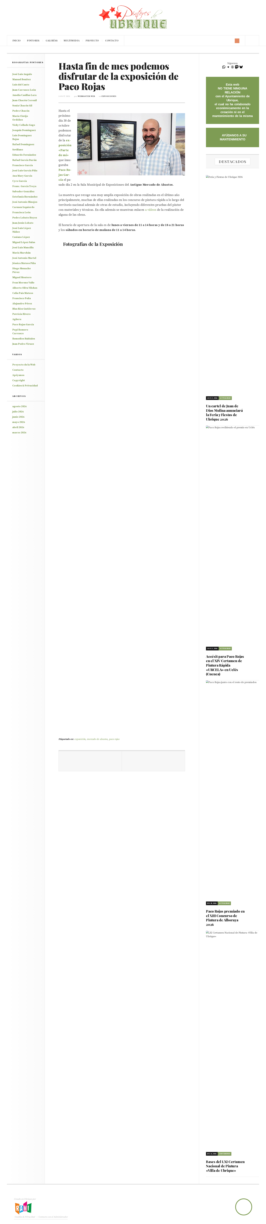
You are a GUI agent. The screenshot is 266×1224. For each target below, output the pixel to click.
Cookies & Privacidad (25, 385)
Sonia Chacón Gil (22, 105)
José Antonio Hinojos (24, 202)
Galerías (52, 40)
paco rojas (114, 739)
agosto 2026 (19, 406)
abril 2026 (18, 427)
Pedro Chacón (20, 110)
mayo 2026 (18, 422)
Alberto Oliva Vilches (24, 287)
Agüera (16, 319)
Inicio (16, 40)
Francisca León (21, 212)
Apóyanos (18, 375)
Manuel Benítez (21, 79)
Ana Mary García (22, 175)
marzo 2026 (19, 432)
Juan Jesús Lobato (22, 222)
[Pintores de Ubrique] (133, 17)
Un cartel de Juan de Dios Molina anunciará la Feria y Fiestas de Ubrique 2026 (224, 412)
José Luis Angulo (22, 74)
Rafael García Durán (24, 160)
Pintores (33, 40)
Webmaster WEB (86, 96)
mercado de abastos (97, 739)
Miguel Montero (22, 277)
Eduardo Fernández (24, 154)
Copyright (18, 380)
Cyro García (19, 181)
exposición (79, 739)
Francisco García (22, 165)
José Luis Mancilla (23, 247)
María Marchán (21, 252)
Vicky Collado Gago (23, 125)
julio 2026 (18, 411)
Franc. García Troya (24, 186)
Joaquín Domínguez (24, 130)
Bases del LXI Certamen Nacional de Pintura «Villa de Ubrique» (225, 1166)
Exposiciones (109, 96)
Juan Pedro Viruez (23, 343)
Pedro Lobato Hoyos (24, 217)
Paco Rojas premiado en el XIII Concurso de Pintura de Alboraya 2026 (225, 918)
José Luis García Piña (24, 170)
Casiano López (21, 237)
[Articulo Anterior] (90, 761)
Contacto (112, 40)
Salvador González (23, 191)
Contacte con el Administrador (53, 1217)
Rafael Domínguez (23, 144)
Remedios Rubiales (23, 338)
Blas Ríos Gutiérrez (24, 308)
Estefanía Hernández (25, 196)
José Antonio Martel (24, 258)
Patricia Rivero (21, 314)
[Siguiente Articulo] (153, 761)
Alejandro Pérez (22, 303)
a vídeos (150, 210)
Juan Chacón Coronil (24, 100)
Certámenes (224, 1154)
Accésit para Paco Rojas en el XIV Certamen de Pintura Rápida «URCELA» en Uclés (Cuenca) (225, 665)
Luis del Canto (20, 84)
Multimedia (71, 40)
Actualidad (225, 398)
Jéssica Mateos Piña (24, 263)
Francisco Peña (21, 298)
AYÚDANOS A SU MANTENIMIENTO (233, 137)
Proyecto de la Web (23, 364)
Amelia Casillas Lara (24, 95)
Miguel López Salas (23, 242)
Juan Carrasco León (24, 89)
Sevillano (17, 149)
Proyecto (92, 40)
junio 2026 (18, 416)
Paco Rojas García (23, 324)
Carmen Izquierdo (23, 207)
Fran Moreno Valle (23, 282)
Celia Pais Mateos (22, 293)
